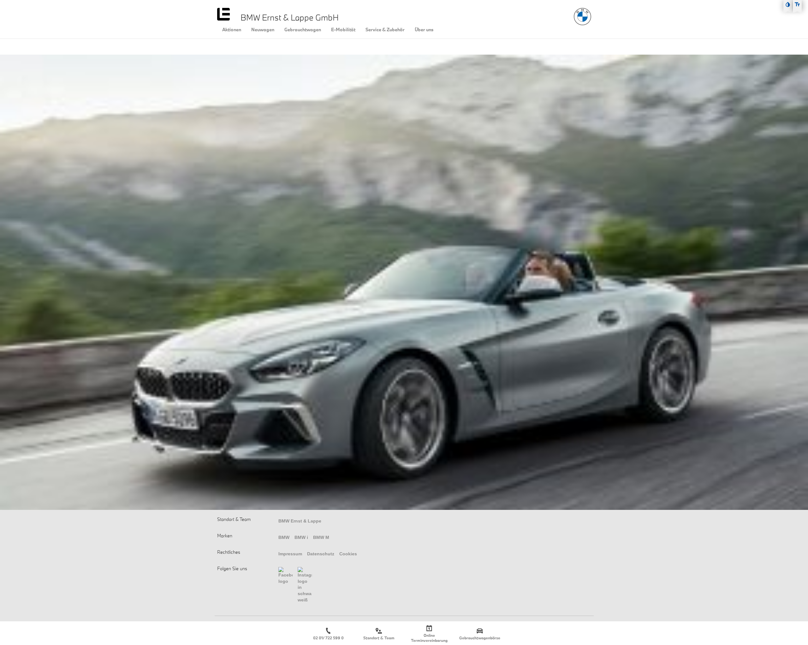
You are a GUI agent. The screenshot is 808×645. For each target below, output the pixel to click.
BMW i (301, 537)
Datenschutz (320, 553)
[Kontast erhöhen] (787, 4)
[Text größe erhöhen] (797, 4)
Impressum (290, 553)
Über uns (424, 30)
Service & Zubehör (385, 30)
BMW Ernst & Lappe (299, 520)
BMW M (321, 537)
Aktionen (231, 30)
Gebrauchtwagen (302, 30)
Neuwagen (262, 30)
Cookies (348, 553)
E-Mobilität (343, 30)
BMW (283, 537)
